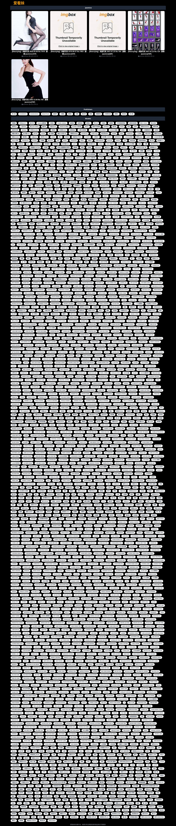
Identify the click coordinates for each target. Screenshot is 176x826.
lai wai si (99, 283)
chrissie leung (116, 269)
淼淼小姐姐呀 (53, 213)
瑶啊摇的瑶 (15, 262)
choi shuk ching (114, 557)
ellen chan (59, 272)
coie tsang (113, 203)
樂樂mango (40, 227)
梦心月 (96, 123)
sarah (118, 140)
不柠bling (119, 255)
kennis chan (133, 279)
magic (72, 463)
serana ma (15, 387)
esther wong (61, 578)
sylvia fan (52, 394)
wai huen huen (121, 220)
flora (157, 151)
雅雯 (118, 227)
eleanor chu (132, 571)
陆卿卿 (104, 227)
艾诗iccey (73, 508)
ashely (86, 185)
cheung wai (155, 550)
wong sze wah (29, 484)
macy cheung (86, 196)
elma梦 (25, 442)
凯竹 (142, 487)
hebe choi (143, 342)
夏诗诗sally (65, 224)
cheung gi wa (156, 546)
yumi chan (64, 408)
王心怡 (93, 175)
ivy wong (148, 345)
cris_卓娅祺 (41, 154)
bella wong (39, 428)
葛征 (13, 144)
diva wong (15, 338)
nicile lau (81, 373)
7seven (33, 519)
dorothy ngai (94, 571)
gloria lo (148, 588)
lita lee (26, 286)
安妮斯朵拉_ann (120, 224)
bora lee (55, 532)
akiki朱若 (82, 519)
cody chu (138, 331)
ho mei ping (93, 595)
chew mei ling (86, 553)
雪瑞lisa (56, 515)
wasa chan (116, 401)
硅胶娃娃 (72, 130)
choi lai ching (52, 557)
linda (76, 196)
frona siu (110, 584)
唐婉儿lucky (81, 491)
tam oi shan (29, 477)
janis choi (79, 349)
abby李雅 (96, 213)
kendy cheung (120, 279)
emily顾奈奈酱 (67, 338)
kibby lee (61, 355)
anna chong (134, 522)
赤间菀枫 (81, 314)
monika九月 (100, 290)
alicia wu (103, 519)
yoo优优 (29, 199)
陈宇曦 (21, 515)
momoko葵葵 (130, 144)
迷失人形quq (113, 179)
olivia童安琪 (145, 373)
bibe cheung (51, 428)
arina (47, 525)
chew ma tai (73, 553)
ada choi (106, 213)
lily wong (74, 460)
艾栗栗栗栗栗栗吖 (112, 175)
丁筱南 (110, 255)
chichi (125, 172)
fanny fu (86, 581)
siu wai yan (142, 248)
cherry (152, 231)
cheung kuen (43, 550)
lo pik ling (45, 286)
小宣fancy (132, 224)
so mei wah (37, 390)
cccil (103, 231)
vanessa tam (78, 397)
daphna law (134, 567)
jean (57, 449)
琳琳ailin (155, 258)
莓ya (142, 508)
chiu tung (39, 557)
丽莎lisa (125, 484)
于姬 (37, 210)
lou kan (146, 460)
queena (34, 248)
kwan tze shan (109, 241)
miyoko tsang (64, 290)
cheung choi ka (64, 328)
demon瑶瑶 (128, 335)
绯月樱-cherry (106, 137)
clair (130, 435)
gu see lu (35, 591)
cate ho (125, 536)
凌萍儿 (135, 487)
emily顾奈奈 (110, 144)
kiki (78, 355)
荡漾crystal (123, 508)
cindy (32, 161)
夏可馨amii (72, 307)
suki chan (77, 296)
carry (148, 137)
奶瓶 (64, 189)
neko (38, 165)
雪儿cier (150, 421)
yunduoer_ (92, 408)
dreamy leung (118, 439)
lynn (90, 151)
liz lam (35, 286)
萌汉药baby (104, 133)
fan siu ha (55, 581)
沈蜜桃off (117, 189)
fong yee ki (148, 234)
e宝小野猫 (45, 581)
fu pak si (120, 584)
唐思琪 (66, 199)
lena (115, 158)
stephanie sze (16, 251)
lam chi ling (154, 453)
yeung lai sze (41, 255)
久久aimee (59, 154)
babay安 (139, 525)
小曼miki (99, 494)
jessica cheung (132, 349)
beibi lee (83, 265)
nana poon (114, 466)
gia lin (89, 588)
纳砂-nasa (15, 508)
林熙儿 (29, 501)
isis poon (87, 237)
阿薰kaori (68, 262)
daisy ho (61, 335)
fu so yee (72, 342)
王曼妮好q (79, 418)
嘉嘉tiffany (62, 307)
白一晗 (24, 262)
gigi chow (90, 272)
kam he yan (57, 196)
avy (52, 147)
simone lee (131, 387)
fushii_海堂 (159, 234)
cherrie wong (96, 546)
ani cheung (93, 425)
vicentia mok (101, 300)
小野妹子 (96, 137)
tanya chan (85, 394)
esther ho (49, 578)
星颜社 (116, 114)
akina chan (126, 262)
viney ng (133, 300)
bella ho (89, 529)
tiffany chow (30, 251)
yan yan (51, 484)
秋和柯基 (55, 144)
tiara (139, 196)
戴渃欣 (75, 414)
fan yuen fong (157, 338)
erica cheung (130, 574)
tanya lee (101, 477)
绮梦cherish (67, 185)
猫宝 (61, 213)
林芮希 (161, 414)
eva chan (105, 578)
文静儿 (135, 199)
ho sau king (40, 276)
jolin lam (26, 279)
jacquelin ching (17, 349)
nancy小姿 (142, 185)
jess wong (78, 449)
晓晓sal (121, 498)
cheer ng (153, 543)
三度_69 (92, 130)
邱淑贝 (118, 512)
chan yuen (129, 543)
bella (80, 529)
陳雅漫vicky (98, 314)
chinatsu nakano (150, 328)
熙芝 (134, 501)
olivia (97, 151)
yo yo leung (68, 255)
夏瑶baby (100, 210)
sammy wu (85, 383)
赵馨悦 (75, 512)
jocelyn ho (40, 352)
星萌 (60, 258)
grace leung (24, 591)
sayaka (126, 383)
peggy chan (60, 376)
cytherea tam (42, 335)
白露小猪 (64, 182)
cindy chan (16, 567)
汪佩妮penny (52, 418)
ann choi (101, 522)
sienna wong (119, 387)
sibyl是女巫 (75, 473)
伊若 (36, 487)
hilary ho (15, 276)
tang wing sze (81, 477)
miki (13, 154)
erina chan (26, 578)
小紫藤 (125, 494)
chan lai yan (156, 539)
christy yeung (80, 564)
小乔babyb (90, 494)
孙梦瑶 (140, 307)
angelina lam (16, 317)
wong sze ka (16, 484)
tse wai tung (65, 397)
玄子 (143, 310)
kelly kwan (97, 453)
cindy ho (102, 203)
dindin (26, 571)
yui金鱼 (37, 158)
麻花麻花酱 (145, 165)
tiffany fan (101, 206)
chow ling (110, 560)
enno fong (79, 338)
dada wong (109, 567)
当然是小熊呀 (58, 414)
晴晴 (152, 498)
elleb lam (48, 272)
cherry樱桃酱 (28, 328)
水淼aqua (53, 126)
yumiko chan (81, 255)
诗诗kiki (20, 144)
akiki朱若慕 (92, 519)
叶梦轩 (14, 491)
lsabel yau (77, 286)
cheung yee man (46, 553)
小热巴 (53, 258)
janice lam (68, 349)
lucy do (154, 362)
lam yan (96, 359)
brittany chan (120, 265)
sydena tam (77, 206)
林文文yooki (136, 158)
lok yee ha (21, 244)
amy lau (150, 519)
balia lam (143, 317)
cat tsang (115, 536)
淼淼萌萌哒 (103, 258)
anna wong (39, 317)
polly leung (88, 470)
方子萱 (68, 154)
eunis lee (125, 234)
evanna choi (59, 442)
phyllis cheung (53, 293)
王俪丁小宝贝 (150, 501)
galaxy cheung (41, 588)
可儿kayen (88, 411)
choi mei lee (89, 557)
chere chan (83, 546)
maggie (142, 172)
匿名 (42, 307)
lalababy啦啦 (16, 206)
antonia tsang (60, 317)
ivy (89, 182)
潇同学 (110, 501)
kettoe (133, 172)
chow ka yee (73, 560)
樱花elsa (86, 258)
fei (127, 581)
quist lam (40, 380)
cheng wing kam (58, 546)
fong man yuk (147, 442)
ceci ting (43, 324)
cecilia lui (45, 269)
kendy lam (39, 355)
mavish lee (15, 369)
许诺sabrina (99, 140)
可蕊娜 (155, 487)
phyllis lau (24, 248)
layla (26, 362)
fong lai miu (51, 342)
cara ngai (15, 536)
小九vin (31, 310)
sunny (39, 182)
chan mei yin (79, 432)
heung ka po (28, 345)
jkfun (35, 133)
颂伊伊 (111, 515)
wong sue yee (16, 303)
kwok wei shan (87, 283)
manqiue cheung (108, 366)
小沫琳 (71, 189)
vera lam (90, 300)
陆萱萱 (111, 123)
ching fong (99, 553)
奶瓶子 (150, 491)
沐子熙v (50, 227)
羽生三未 (34, 508)
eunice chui (73, 578)
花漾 (77, 114)
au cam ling (77, 525)
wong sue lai (151, 480)
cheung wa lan (142, 550)
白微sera (54, 505)
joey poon (15, 279)
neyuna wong (147, 244)
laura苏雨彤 (63, 456)
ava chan (122, 525)
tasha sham (112, 296)
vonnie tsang (90, 401)
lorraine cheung (133, 460)
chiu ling (29, 557)
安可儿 (148, 307)
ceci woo (26, 539)
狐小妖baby (123, 258)
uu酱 (59, 251)
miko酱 (121, 185)
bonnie (154, 529)
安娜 (67, 494)
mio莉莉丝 (43, 466)
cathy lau (15, 432)
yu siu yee (115, 303)
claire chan (63, 567)
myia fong (141, 369)
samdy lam (15, 189)
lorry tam (66, 286)
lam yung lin (119, 359)
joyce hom (47, 279)
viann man (112, 397)
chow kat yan (86, 560)
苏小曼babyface (26, 203)
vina (124, 300)
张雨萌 (116, 147)
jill (28, 144)
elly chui (47, 574)
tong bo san (107, 220)
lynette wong (36, 366)
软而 (89, 314)
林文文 (21, 501)
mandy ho (83, 366)
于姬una (14, 487)
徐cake (37, 498)
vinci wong (39, 401)
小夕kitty (45, 258)
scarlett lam (136, 383)
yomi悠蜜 (146, 220)
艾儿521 (57, 508)
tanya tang (97, 394)
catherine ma (150, 536)
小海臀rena (132, 168)
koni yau (26, 283)
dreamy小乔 (73, 234)
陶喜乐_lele (155, 158)
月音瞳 (25, 151)
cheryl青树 (51, 328)
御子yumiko (144, 210)
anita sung (90, 522)
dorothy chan (61, 234)
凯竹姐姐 (78, 411)
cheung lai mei (92, 328)
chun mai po (118, 564)
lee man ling (145, 283)
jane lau (109, 237)
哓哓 (65, 491)
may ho (129, 463)
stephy (87, 137)
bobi (56, 231)
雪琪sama (139, 137)
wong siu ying (114, 206)
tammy (87, 220)
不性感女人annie (151, 303)
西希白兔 (78, 192)
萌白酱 (71, 192)
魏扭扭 (128, 515)
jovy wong (151, 237)
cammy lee (148, 532)
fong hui (87, 584)
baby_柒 (92, 203)
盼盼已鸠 (31, 262)
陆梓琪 (131, 421)
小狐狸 (141, 224)
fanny (65, 581)
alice (111, 154)
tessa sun (133, 394)
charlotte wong (158, 432)
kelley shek (71, 241)
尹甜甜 (14, 147)
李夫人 (101, 310)
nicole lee (92, 373)
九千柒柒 (14, 411)
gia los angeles (101, 588)
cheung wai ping (31, 553)
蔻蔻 (20, 512)
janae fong (57, 349)
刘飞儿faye (47, 158)
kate (95, 182)
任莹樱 (44, 210)
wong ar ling (53, 404)
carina (46, 536)
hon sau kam (61, 237)
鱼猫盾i (135, 515)
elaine (83, 234)
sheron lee (95, 387)
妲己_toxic (143, 123)
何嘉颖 (55, 151)
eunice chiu (124, 338)
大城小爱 (122, 491)
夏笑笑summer (84, 307)
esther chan (38, 578)
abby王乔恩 (103, 262)
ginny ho (125, 588)
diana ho (49, 234)
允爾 (139, 144)
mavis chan (119, 463)
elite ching (16, 574)
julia (160, 449)
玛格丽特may (100, 418)
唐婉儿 (72, 491)
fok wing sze (25, 342)
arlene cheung (86, 317)
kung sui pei (133, 355)
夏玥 (108, 491)
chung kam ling (132, 564)
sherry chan (30, 296)
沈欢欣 (43, 213)
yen (52, 165)
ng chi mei (139, 466)
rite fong (102, 293)
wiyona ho (40, 404)
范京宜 (114, 508)
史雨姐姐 (97, 411)
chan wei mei (126, 231)
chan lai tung (66, 432)
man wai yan (60, 366)
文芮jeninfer (125, 199)
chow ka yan (54, 331)
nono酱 (126, 373)
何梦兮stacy (44, 487)
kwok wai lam (123, 241)
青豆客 (124, 114)
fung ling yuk (145, 584)
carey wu (37, 536)
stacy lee (96, 473)
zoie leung (28, 210)
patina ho (49, 376)
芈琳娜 (160, 418)
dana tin (27, 272)
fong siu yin (16, 446)
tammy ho (74, 394)
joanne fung (28, 352)
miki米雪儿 (15, 466)
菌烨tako (91, 179)
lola (62, 172)
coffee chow (149, 331)
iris (26, 168)
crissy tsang (29, 439)
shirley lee (94, 248)
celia (101, 144)
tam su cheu (101, 296)
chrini (14, 564)
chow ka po (61, 560)
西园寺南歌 (73, 182)
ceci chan (15, 539)
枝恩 (13, 418)
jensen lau (101, 349)
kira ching (155, 279)
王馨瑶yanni (74, 133)
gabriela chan (17, 237)
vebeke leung (83, 251)
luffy (43, 244)
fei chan (135, 581)
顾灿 (129, 175)
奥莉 (28, 258)
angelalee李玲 (43, 522)
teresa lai (96, 220)
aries (128, 213)
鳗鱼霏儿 (25, 137)
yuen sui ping (80, 484)
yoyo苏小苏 (68, 484)
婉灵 (30, 494)
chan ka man (130, 539)
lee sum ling (158, 456)
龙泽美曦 (94, 262)
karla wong (40, 453)
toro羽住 (51, 251)
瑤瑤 (19, 505)
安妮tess (59, 494)
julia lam (116, 352)
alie (125, 314)
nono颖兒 (159, 466)
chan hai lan (103, 539)
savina (117, 383)
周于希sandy (155, 144)
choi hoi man (41, 331)
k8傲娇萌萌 (39, 241)
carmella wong (58, 536)
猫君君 (40, 175)
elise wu (48, 338)
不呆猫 (60, 168)
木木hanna (130, 414)
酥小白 (125, 512)
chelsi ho (153, 324)
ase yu (66, 525)
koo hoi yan (49, 283)
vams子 (25, 189)
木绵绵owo (62, 130)
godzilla (67, 175)
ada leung (114, 262)
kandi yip (49, 241)
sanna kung (156, 293)
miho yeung (25, 290)
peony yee (79, 376)
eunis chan (48, 442)
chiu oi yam (29, 331)
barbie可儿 (137, 213)
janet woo (89, 276)
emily (57, 338)
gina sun (101, 272)
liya (137, 217)
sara (121, 133)
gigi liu (142, 203)
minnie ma (33, 466)
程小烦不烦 (15, 192)
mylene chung (154, 369)
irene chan (136, 446)
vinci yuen (66, 480)
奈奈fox (104, 307)
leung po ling (127, 217)
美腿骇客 (98, 114)
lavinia (128, 161)
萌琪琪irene (61, 192)
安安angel (160, 411)
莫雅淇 (149, 508)
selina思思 (37, 473)
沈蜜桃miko (124, 310)
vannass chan (78, 300)
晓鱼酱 (112, 414)
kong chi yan (121, 453)
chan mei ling (40, 543)
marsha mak (77, 244)
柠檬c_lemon (56, 501)
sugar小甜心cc (139, 154)
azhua (131, 525)
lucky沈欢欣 (16, 463)
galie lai (53, 588)
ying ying (92, 303)
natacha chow (123, 290)
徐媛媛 (67, 414)
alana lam (116, 314)
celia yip (36, 539)
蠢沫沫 (44, 126)
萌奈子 (122, 175)
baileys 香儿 (26, 529)
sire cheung (155, 387)
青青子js (136, 165)
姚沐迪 (144, 411)
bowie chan (77, 532)
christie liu (37, 564)
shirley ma (105, 248)
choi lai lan (65, 557)
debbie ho (107, 335)
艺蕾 (153, 418)
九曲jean (34, 137)
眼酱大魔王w (15, 133)
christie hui (91, 331)
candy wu (159, 532)
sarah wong (97, 383)
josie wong (97, 352)
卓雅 (148, 487)
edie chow (37, 272)
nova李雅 (159, 244)
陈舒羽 (111, 227)
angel (74, 203)
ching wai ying (148, 553)
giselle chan (124, 272)
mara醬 (157, 217)
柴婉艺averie (106, 189)
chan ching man (60, 539)
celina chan (26, 432)
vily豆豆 (56, 480)
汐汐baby (35, 213)
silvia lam (66, 296)
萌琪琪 (14, 512)
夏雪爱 (136, 411)
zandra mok (16, 210)
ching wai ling (133, 553)
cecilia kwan (54, 324)
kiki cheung (87, 355)
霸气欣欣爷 (66, 515)
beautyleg (45, 114)
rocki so (112, 293)
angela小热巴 (64, 126)
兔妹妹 (62, 411)
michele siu (76, 369)
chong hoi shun (17, 560)
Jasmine (25, 56)
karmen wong (53, 453)
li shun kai (52, 460)
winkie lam (118, 251)
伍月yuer (154, 182)
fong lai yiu (99, 584)
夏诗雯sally (76, 224)
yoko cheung (104, 303)
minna (24, 130)
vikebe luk (27, 401)
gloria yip (159, 588)
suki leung (132, 390)
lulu (13, 366)
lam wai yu (86, 359)
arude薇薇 (83, 203)
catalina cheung (30, 324)
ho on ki (50, 237)
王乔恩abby (77, 227)
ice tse (104, 446)
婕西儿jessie (15, 185)
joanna (20, 158)
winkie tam (152, 401)
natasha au (59, 373)
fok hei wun (39, 584)
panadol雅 (26, 470)
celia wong (104, 324)
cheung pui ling (113, 550)
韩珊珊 (96, 515)
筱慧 (82, 147)
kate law (77, 453)
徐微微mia (110, 165)
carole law (86, 536)
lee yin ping (159, 241)
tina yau (157, 394)
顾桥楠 (104, 515)
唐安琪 (114, 126)
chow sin (121, 560)
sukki (79, 220)
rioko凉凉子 (102, 130)
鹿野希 (98, 192)
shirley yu (116, 248)
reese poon (80, 293)
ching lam (66, 435)
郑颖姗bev (77, 185)
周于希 (32, 123)
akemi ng (134, 227)
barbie (36, 529)
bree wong (110, 532)
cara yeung (155, 428)
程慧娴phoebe (108, 505)
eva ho (126, 578)
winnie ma (98, 480)
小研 (118, 494)
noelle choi (115, 373)
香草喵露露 (57, 175)
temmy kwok (124, 296)
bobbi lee (84, 321)
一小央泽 (138, 133)
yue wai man (127, 303)
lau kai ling (154, 359)
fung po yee (16, 588)
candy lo (131, 428)
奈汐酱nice (65, 144)
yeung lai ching (17, 199)
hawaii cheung (92, 591)
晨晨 (135, 498)
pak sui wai (156, 373)
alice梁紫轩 (149, 262)
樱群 (108, 310)
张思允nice (69, 179)
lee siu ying (147, 241)
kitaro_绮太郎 (76, 126)
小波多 (79, 189)
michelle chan (157, 286)
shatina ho (83, 248)
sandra (150, 470)
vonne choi (78, 401)
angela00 (157, 314)
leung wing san (103, 362)
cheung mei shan (53, 435)
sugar (123, 390)
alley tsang (145, 227)
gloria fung (136, 588)
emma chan (98, 574)
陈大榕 (14, 515)
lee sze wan (158, 283)
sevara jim (35, 387)
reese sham (91, 293)
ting (22, 397)
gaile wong (28, 588)
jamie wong (98, 237)
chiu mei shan (16, 331)
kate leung (159, 352)
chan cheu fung (58, 269)
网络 (91, 114)
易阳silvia (79, 158)
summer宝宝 (42, 179)
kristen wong (95, 241)
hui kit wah (76, 345)
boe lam (62, 428)
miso (50, 154)
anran (114, 425)
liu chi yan (104, 182)
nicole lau (146, 290)
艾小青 (82, 154)
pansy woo (26, 376)
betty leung (73, 321)
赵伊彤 (56, 512)
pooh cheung (67, 293)
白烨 (131, 147)
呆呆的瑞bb (41, 491)
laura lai (123, 283)
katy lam (29, 355)
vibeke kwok (124, 397)
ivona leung (137, 345)
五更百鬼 (82, 144)
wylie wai (41, 484)
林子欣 (32, 151)
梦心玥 (79, 168)
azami (114, 133)
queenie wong (17, 380)
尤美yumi (116, 151)
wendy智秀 (87, 480)
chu (22, 165)
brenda (120, 532)
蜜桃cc (65, 314)
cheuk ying (144, 546)
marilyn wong (137, 366)
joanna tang (150, 449)
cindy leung (39, 567)
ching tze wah (44, 217)
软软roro (32, 172)
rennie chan (139, 380)
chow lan (66, 331)
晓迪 (129, 498)
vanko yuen (90, 397)
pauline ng (37, 470)
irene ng (158, 446)
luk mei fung (40, 463)
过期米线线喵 (132, 123)
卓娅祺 (32, 224)
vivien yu (77, 480)
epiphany (119, 574)
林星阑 (146, 158)
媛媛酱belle (93, 199)
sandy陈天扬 (49, 220)
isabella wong (75, 237)
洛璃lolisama (128, 189)
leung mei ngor (88, 362)
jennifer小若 (67, 449)
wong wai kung (17, 255)
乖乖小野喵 (152, 484)
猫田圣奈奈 (67, 227)
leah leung (102, 456)
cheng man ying (17, 546)
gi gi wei (80, 588)
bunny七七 (131, 321)
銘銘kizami (15, 137)
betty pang (120, 529)
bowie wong (78, 231)
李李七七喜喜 (144, 199)
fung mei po (157, 584)
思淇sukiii (155, 210)
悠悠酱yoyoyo (58, 310)
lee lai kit (113, 456)
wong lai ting (124, 480)
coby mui (87, 567)
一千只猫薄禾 (138, 303)
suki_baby (117, 473)
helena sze (140, 591)
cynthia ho (16, 335)
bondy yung (95, 321)
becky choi (154, 317)
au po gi (98, 525)
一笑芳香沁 (22, 154)
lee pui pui (124, 456)
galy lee (63, 588)
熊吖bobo (70, 418)
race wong (52, 380)
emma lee (109, 574)
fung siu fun (83, 342)
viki (48, 480)
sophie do (153, 248)
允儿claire (60, 210)
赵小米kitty (88, 192)
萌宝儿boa (158, 508)
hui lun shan (88, 345)
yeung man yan (55, 255)
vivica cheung (52, 401)
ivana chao (28, 449)
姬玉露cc (22, 494)
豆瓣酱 (141, 151)
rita (158, 380)
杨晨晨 (14, 123)
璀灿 (160, 310)
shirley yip (107, 387)
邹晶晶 (82, 182)
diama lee (150, 335)
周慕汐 (90, 140)
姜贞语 (151, 411)
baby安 (157, 525)
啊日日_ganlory (42, 224)
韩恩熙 (89, 515)
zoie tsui (144, 408)
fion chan (107, 442)
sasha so (108, 383)
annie (49, 317)
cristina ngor (42, 439)
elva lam (68, 574)
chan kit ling (143, 539)
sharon (59, 387)
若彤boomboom (17, 421)
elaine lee (92, 234)
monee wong (76, 466)
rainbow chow (78, 380)
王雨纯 (52, 123)
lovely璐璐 (156, 460)
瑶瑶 (26, 505)
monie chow (77, 290)
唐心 (111, 411)
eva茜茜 (155, 578)
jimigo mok (120, 449)
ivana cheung (124, 345)
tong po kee (151, 296)
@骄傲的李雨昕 (43, 519)
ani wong (79, 522)
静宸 (74, 515)
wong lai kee (36, 189)
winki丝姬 (129, 251)
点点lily (126, 501)
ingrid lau (125, 446)
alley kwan (16, 265)
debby (40, 234)
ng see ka (35, 206)
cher (26, 435)
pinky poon (122, 376)
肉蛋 (41, 508)
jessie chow (145, 349)
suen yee (101, 390)
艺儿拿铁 (146, 418)
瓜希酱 (45, 147)
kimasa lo (109, 355)
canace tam (120, 428)
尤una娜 (149, 224)
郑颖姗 (105, 172)
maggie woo (113, 286)
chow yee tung (145, 560)
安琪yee (35, 258)
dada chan (97, 567)
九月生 (47, 151)
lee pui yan (135, 456)
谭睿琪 (83, 421)
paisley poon (16, 293)
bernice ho (93, 265)
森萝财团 (80, 123)
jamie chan (45, 349)
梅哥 (73, 501)
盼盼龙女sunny (86, 505)
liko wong (125, 362)
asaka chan (57, 525)
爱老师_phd (44, 137)
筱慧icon (95, 227)
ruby (123, 196)
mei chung (26, 369)
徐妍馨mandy (47, 498)
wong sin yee (66, 404)
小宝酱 (21, 414)
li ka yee (115, 362)
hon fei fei (51, 276)
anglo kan (68, 522)
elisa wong (114, 234)
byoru (147, 213)
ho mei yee (104, 595)
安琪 (74, 494)
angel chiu (134, 314)
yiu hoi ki (23, 408)
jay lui (50, 449)
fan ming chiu (95, 442)
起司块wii (118, 137)
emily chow (86, 574)
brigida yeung (106, 265)
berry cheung (108, 529)
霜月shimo (15, 161)
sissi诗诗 (60, 220)
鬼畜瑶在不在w (77, 137)
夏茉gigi (122, 168)
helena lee (129, 591)
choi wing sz (113, 435)
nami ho (24, 373)
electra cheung (144, 439)
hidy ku (14, 595)
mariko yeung (94, 463)
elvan (76, 574)
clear (55, 217)
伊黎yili (34, 411)
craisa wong (147, 269)
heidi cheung (106, 591)
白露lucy (75, 505)
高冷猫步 (119, 515)
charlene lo (141, 324)
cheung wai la (17, 553)
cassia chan (16, 324)
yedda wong (55, 303)
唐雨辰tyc (75, 199)
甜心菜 (117, 418)
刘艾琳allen (69, 168)
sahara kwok (38, 383)
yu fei (151, 206)
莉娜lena (134, 508)
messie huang (28, 182)
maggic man (101, 286)
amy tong (160, 519)
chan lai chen (53, 432)
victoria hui (148, 397)
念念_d (86, 175)
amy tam (26, 265)
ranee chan (91, 380)
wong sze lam (30, 303)
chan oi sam (79, 543)
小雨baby (48, 414)
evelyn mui (15, 581)
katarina (97, 279)
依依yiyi (85, 487)
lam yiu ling (107, 359)
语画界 (55, 114)
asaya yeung (72, 265)
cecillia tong (67, 324)
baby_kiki (134, 425)
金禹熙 (141, 512)
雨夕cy (48, 515)
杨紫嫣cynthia (35, 147)
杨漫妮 (159, 498)
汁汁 (103, 501)
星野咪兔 (48, 185)
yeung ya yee (131, 404)
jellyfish (47, 196)
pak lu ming (29, 293)
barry (44, 529)
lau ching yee (111, 283)
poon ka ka (141, 376)
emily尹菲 (42, 172)
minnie (114, 182)
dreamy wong (107, 571)
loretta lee (119, 460)
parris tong (38, 376)
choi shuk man (129, 557)
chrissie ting (25, 564)
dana (108, 158)
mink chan (109, 244)
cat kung (105, 536)
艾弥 (65, 508)
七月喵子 (60, 165)
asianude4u (34, 114)
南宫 (128, 126)
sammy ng (75, 383)
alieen (112, 519)
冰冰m (118, 487)
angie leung (56, 522)
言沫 (58, 140)
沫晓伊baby (134, 310)
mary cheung (150, 366)
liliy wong (63, 460)
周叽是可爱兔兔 (112, 168)
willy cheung (128, 401)
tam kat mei (89, 296)
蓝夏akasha (23, 147)
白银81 (123, 130)
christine (128, 192)
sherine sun (84, 387)
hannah (38, 446)
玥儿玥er (133, 151)
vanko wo (66, 300)
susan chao (16, 394)
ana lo (14, 522)
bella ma (15, 321)
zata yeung (112, 408)
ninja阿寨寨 (45, 206)
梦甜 (79, 501)
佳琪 (77, 487)
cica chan (115, 331)
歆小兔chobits (40, 418)
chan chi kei (115, 324)
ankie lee (28, 317)
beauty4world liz (56, 529)
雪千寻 (107, 314)
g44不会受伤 (26, 196)
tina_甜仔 (124, 182)
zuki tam (153, 408)
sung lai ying (145, 390)
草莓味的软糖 (80, 179)
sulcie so (139, 473)
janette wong (101, 276)
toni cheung (16, 300)
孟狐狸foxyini (107, 224)
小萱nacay (38, 414)
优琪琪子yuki (25, 307)
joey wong (63, 352)
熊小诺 (152, 140)
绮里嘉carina (23, 314)
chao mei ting (141, 543)
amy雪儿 (70, 425)
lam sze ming (39, 456)
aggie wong (71, 519)
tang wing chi (67, 477)
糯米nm (32, 192)
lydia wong (23, 366)
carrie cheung (92, 231)
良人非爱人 (35, 314)
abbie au (61, 425)
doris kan (81, 571)
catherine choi (137, 536)
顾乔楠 (149, 151)
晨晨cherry (143, 498)
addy (61, 519)
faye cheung (108, 581)
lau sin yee (52, 456)
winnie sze (15, 404)
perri (55, 206)
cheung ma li (106, 328)
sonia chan (49, 390)
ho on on (126, 595)
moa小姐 (66, 466)
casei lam (15, 269)
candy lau (141, 321)
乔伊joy (143, 484)
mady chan (89, 286)
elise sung (15, 442)
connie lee (140, 192)
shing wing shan (51, 473)
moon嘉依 (103, 466)
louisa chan (33, 244)
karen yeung (74, 279)
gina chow (28, 446)
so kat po (86, 473)
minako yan (51, 290)
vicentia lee (39, 480)
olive (135, 373)
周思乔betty (57, 199)
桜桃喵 (72, 123)
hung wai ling (94, 446)
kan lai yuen (28, 453)
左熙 (138, 494)
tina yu (14, 397)
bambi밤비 (137, 175)
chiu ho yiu (78, 435)
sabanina (133, 293)
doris (61, 571)
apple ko (124, 425)
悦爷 (82, 498)
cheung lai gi (71, 550)
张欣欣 (78, 172)
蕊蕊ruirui (60, 421)
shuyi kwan (56, 296)
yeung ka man (91, 404)
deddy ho (117, 335)
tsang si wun (29, 300)
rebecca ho (103, 380)
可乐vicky (98, 147)
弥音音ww (69, 158)
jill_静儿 (110, 449)
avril (65, 140)
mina (26, 206)
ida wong (114, 446)
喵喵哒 (101, 491)
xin (125, 140)
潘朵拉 (118, 501)
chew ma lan (60, 553)
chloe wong (100, 435)
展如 (131, 494)
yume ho (54, 408)
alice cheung (63, 203)
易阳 (106, 498)
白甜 (157, 189)
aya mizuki (132, 317)
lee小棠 (116, 217)
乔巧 (161, 408)
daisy (52, 335)
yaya (59, 484)
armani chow (27, 231)
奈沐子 (94, 165)
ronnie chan (127, 470)
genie (71, 588)
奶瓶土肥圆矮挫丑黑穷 (63, 147)
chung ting (157, 564)
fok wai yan (76, 584)
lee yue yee (15, 460)
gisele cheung (118, 342)
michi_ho (151, 463)
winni (152, 300)
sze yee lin (63, 394)
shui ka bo (64, 473)
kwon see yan (145, 355)
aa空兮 (54, 519)
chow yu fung (159, 560)
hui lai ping (63, 276)
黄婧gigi (43, 425)
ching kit (110, 553)
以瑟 (22, 487)
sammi (32, 179)
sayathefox (125, 158)
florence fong (120, 442)
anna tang (146, 522)
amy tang (107, 192)
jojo (71, 352)
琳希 (13, 505)
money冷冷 (131, 185)
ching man (120, 553)
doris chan (70, 571)
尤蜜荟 (62, 114)
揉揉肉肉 (89, 498)
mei (122, 286)
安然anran (157, 307)
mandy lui (65, 244)
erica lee (142, 574)
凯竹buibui (153, 255)
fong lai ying (133, 442)
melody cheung (51, 369)
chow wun (132, 560)
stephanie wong (89, 390)
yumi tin (75, 408)
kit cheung (109, 453)
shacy (131, 196)
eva (112, 161)
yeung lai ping (105, 404)
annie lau (15, 231)
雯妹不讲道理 (96, 126)
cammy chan (108, 428)
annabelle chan (38, 265)
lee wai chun (60, 362)
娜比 (33, 175)
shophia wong (129, 248)
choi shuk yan (143, 557)
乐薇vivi (134, 484)
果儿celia (45, 501)
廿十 (24, 185)
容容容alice (21, 310)
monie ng (88, 290)
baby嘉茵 (148, 525)
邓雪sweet (115, 421)
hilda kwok (49, 446)
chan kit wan (39, 432)
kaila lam (126, 352)
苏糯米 (99, 508)
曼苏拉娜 (120, 414)
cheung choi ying (38, 435)
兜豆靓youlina (71, 165)
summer (148, 473)
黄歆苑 (123, 179)
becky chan (70, 529)
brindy (146, 175)
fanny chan (75, 581)
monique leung (90, 466)
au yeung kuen (110, 525)
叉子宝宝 (52, 179)
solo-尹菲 (15, 140)
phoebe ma (114, 196)
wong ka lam (110, 480)
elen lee (38, 338)
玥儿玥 (110, 418)
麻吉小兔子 (34, 425)
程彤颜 (86, 227)
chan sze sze (117, 432)
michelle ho (140, 463)
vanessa (130, 133)
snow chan (16, 390)
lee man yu (48, 362)
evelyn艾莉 (53, 172)
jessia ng (145, 276)
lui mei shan (27, 463)
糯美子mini (157, 133)
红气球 (162, 505)
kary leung (86, 279)
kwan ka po (61, 283)
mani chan (94, 366)
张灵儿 (14, 498)
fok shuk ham (64, 584)
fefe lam (119, 581)
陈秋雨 (44, 203)
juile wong (16, 241)
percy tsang (91, 376)
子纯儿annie (95, 224)
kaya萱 (120, 144)
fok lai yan (51, 584)
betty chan (50, 321)
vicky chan (136, 397)
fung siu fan (78, 272)
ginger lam (112, 272)
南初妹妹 (14, 258)
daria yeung (84, 335)
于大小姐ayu (48, 189)
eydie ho (26, 581)
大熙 (108, 210)
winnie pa (139, 251)
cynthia (81, 439)
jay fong (113, 276)
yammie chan (42, 303)
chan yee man (143, 432)
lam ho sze (35, 359)
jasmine (118, 237)
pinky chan (68, 470)
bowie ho (88, 532)
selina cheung (150, 383)
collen (127, 269)
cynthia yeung (29, 335)
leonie (67, 196)
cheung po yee (73, 269)
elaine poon (27, 338)
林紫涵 (36, 501)
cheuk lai (133, 546)
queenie (137, 161)
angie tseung (81, 425)
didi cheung (16, 571)
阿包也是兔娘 (91, 154)
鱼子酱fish (26, 133)
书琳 (160, 484)
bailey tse (15, 529)
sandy (159, 470)
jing (129, 449)
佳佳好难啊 (135, 255)
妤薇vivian (125, 210)
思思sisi (74, 498)
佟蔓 (61, 487)
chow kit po (98, 560)
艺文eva (49, 508)
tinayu (118, 477)
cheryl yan (40, 328)
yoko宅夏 (107, 151)
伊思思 (29, 487)
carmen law (144, 265)
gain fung (94, 342)
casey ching (153, 321)
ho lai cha (67, 595)
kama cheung (137, 352)
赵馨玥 (83, 512)
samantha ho (63, 383)
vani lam (15, 480)
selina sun (26, 473)
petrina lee (103, 376)
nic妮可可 (149, 466)
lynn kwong (146, 217)
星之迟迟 (153, 123)
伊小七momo (25, 411)
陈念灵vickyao (31, 515)
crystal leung (56, 439)
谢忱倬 (49, 512)
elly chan (36, 574)
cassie (96, 536)
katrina (86, 453)
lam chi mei (143, 179)
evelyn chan (136, 234)
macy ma (51, 463)
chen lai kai (16, 328)
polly (78, 470)
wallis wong (103, 401)
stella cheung (74, 390)
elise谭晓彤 (154, 571)
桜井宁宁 (123, 147)
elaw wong (65, 217)
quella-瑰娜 (30, 380)
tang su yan (54, 477)
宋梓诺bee (103, 199)
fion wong (158, 581)
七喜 (108, 484)
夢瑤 (115, 491)
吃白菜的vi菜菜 (23, 491)
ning (105, 196)
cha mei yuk (47, 539)
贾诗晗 (91, 421)
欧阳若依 (96, 501)
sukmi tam (128, 473)
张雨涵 (29, 498)
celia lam (92, 324)
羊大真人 (40, 192)
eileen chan (131, 439)
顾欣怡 (125, 227)
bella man (25, 321)
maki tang (48, 366)
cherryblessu (109, 546)
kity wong (15, 283)
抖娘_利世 (148, 133)
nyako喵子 (127, 154)
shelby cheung (17, 296)
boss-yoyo (65, 532)
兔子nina (101, 487)
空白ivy (119, 505)
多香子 (86, 224)
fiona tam (132, 203)
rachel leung (64, 380)
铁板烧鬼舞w (142, 140)
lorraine (56, 286)
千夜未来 (70, 210)
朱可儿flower (156, 161)
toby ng (41, 251)
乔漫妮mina (39, 199)
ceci (154, 213)
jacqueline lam (32, 349)
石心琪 (14, 314)
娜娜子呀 (132, 307)
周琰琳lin (91, 210)
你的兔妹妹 (54, 411)
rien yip (150, 380)
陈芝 (41, 515)
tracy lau (143, 477)
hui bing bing (52, 345)
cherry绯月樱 (158, 137)
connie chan (16, 439)
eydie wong (72, 442)
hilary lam (104, 185)
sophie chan (61, 390)
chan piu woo (128, 324)
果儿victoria (34, 126)
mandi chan (72, 366)
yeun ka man (78, 404)
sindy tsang (143, 387)
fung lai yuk (131, 584)
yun (83, 408)
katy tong (59, 241)
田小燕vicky (44, 505)
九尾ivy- (14, 307)
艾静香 (89, 147)
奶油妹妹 (115, 210)
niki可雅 (97, 196)
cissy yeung (51, 567)
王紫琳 (139, 258)
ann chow (104, 425)
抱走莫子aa (92, 144)
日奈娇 (125, 151)
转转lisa (99, 512)
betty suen (131, 529)
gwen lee (45, 591)
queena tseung (154, 376)
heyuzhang (151, 591)
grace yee (158, 272)
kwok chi (132, 453)
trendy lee (42, 397)
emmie (123, 203)
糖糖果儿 (138, 505)
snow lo (27, 390)
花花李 (82, 508)
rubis (73, 248)
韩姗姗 (81, 515)
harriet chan (131, 342)
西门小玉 (72, 314)
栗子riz (20, 418)
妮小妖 (14, 494)
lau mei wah (16, 362)
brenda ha (96, 428)
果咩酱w (154, 199)
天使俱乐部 (108, 114)
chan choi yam (17, 217)
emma (159, 192)
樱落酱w (96, 161)
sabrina (40, 161)
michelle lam (88, 369)
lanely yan (155, 179)
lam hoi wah (47, 359)
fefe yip (14, 342)
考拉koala (50, 192)
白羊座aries (65, 505)
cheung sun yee (134, 328)
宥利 (13, 310)
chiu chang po (17, 557)
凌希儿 (144, 255)
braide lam (98, 532)
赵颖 (48, 262)
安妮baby (50, 494)
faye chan (96, 581)
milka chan (26, 220)
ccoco (161, 536)
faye (68, 272)
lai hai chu (158, 355)
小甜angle (109, 494)
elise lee (144, 571)
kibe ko (70, 355)
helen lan (117, 591)
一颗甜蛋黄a (50, 161)
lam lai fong (60, 359)
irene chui (147, 446)
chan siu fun (104, 432)
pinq (131, 376)
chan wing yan (116, 543)
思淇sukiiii (113, 199)
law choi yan (89, 456)
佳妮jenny (69, 487)
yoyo (122, 126)
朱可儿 (87, 126)
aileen (30, 165)
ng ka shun (70, 373)
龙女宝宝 (24, 519)
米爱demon (129, 505)
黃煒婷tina (144, 515)
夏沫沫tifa (25, 175)
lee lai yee (133, 283)
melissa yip (38, 369)
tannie (92, 477)
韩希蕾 (159, 421)
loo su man (108, 460)
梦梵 (32, 227)
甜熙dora (34, 505)
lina (113, 185)
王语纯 (159, 501)
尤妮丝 (103, 123)
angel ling (146, 314)
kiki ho (86, 217)
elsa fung (57, 574)
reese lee (65, 248)
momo (121, 369)
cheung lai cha (57, 550)
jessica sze (89, 449)
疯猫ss (88, 123)
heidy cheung (155, 342)
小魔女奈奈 (47, 310)
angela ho (31, 522)
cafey (140, 532)
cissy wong (127, 331)
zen (103, 255)
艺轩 (75, 154)
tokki (126, 477)
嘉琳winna (119, 411)
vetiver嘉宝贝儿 (135, 182)
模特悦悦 (29, 418)
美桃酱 (97, 172)
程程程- (24, 192)
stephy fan (106, 473)
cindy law (27, 567)
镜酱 (13, 158)
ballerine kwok (146, 425)
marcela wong (123, 366)
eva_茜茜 (146, 578)
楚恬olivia (76, 258)
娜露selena (15, 151)
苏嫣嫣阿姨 (45, 314)
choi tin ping (156, 557)
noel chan (104, 373)
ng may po (135, 290)
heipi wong (16, 345)
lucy (74, 144)
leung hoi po (27, 460)
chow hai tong (48, 560)
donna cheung (49, 571)
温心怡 (14, 172)
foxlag (62, 342)
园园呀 (129, 411)
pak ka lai (15, 470)
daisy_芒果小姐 (121, 567)
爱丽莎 (58, 227)
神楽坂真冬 (45, 130)
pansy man (40, 293)
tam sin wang (41, 477)
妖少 (149, 154)
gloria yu (135, 272)
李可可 (14, 227)
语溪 (76, 421)
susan (45, 165)
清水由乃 (155, 168)
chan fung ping (89, 539)
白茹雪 (105, 161)
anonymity (118, 192)
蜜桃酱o (40, 262)
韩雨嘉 (14, 425)
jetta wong (16, 352)
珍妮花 (146, 258)
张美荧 (21, 498)
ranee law (54, 248)
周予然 (50, 491)
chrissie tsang (78, 331)
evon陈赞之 (132, 179)
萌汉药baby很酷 (30, 421)
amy (142, 519)
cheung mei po (84, 550)
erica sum (152, 574)
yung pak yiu (93, 255)
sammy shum (140, 470)
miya (32, 168)
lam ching (15, 456)
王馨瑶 (150, 189)
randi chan (37, 220)
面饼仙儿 (14, 126)
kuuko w (84, 133)
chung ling (146, 564)
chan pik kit (91, 543)
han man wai (78, 591)
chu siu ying (104, 331)
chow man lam (101, 269)
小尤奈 (101, 158)
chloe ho (89, 435)
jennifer (74, 140)
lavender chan (76, 456)
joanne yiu (128, 237)
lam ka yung (27, 456)
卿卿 (22, 258)
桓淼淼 (66, 501)
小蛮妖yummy (58, 158)
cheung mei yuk (119, 328)
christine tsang (51, 564)
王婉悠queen (141, 189)
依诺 (92, 487)
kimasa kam (153, 203)
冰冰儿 (70, 411)
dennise (150, 192)
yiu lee (33, 408)
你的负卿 (132, 140)
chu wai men (16, 234)
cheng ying (72, 546)
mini (24, 466)
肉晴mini (137, 418)
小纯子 (29, 414)
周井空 (57, 189)
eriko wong (100, 338)
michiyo (15, 290)
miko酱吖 (15, 220)
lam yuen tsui (97, 217)
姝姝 (125, 307)
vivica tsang (65, 401)
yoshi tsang (140, 206)
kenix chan (50, 355)
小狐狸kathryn (144, 168)
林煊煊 (153, 414)
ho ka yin (57, 595)
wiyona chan (134, 220)
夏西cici (107, 147)
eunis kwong (93, 578)
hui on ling (101, 345)
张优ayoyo (155, 494)
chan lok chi (26, 543)
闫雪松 (124, 421)
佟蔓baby (44, 411)
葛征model (55, 314)
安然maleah (34, 130)
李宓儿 (57, 185)
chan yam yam (130, 432)
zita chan (123, 408)
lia (13, 244)
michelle (15, 179)
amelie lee (133, 519)
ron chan (122, 293)
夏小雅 (83, 199)
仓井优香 (47, 182)
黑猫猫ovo (153, 147)
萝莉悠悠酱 (42, 421)
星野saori (159, 224)
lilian (135, 362)
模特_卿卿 (87, 501)
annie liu (157, 522)
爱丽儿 (141, 501)
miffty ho (100, 369)
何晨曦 (51, 210)
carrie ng (155, 265)
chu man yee (93, 564)
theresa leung (145, 394)
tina (138, 130)
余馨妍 (54, 487)
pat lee (14, 248)
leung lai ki (40, 460)
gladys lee (29, 237)
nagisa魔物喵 (42, 123)
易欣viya (98, 498)
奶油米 (142, 491)
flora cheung (26, 584)
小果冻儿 (70, 172)
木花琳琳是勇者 (121, 123)
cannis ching (142, 428)
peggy (59, 470)
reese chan (114, 380)
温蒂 (61, 418)
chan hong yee (117, 539)
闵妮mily (150, 512)
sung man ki (157, 390)
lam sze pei (135, 241)
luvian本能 (80, 151)
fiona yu (15, 584)
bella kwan (47, 231)
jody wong (51, 352)
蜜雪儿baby (29, 512)
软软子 (68, 213)
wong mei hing (138, 480)
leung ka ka (16, 286)
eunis (83, 578)
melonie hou (144, 286)
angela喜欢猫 (91, 158)
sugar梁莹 (69, 220)
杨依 (146, 414)
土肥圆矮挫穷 (147, 130)
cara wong (132, 265)
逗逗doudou (57, 262)
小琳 (39, 310)
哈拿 (105, 411)
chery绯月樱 (122, 546)
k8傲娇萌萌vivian (60, 279)
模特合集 (155, 126)
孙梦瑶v (68, 161)
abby (135, 126)
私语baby (98, 505)
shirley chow (43, 296)
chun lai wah (105, 564)
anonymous (115, 172)
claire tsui (140, 435)
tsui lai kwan (42, 300)
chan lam (15, 543)
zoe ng (100, 484)
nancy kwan (47, 373)
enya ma (89, 338)
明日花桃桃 (88, 189)
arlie (62, 265)
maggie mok (62, 463)
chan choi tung (75, 539)
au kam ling (110, 317)
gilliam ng (114, 588)
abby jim (52, 203)
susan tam (27, 394)
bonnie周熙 (44, 532)
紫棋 (155, 505)
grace (14, 591)
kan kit (148, 352)
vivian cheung (97, 251)
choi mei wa (101, 557)
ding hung (36, 571)
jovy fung (36, 279)
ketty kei (144, 279)
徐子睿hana (58, 498)
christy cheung (65, 564)
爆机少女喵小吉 (62, 133)
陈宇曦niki (140, 421)
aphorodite (37, 525)
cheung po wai (98, 550)
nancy (24, 179)
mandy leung (53, 244)
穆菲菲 (48, 175)
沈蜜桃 (95, 258)
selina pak (15, 473)
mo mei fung (55, 466)
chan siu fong (113, 231)
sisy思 (94, 168)
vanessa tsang (70, 251)
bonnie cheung (17, 532)
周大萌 (61, 179)
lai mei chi (15, 359)
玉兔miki (31, 154)
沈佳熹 (115, 310)
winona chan (28, 404)
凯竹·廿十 (35, 307)
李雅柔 (62, 151)
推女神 (84, 114)
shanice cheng (47, 387)
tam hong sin (16, 477)
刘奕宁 (102, 168)
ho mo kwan (70, 446)
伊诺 (127, 255)
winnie (106, 126)
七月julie (116, 484)
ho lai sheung (80, 595)
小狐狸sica (87, 161)
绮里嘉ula (160, 140)
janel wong (40, 449)
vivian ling (149, 196)
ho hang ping (27, 276)
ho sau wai (76, 217)
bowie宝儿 (85, 428)
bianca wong (143, 529)
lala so (25, 359)
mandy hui (82, 463)
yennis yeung (128, 206)
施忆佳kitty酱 (93, 414)
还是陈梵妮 (109, 512)
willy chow (141, 401)
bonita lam (107, 321)
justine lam (16, 453)
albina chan (138, 262)
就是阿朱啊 (15, 130)
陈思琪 (36, 203)
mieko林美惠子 (89, 244)
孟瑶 (42, 494)
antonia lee (52, 265)
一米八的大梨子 (50, 168)
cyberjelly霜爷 (69, 439)
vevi (145, 182)
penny (151, 185)
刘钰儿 (82, 140)
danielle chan (93, 439)
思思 (67, 498)
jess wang (120, 349)
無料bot (70, 151)
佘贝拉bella (37, 144)
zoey (156, 172)
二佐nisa (23, 126)
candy (95, 185)
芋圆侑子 (127, 165)
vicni (43, 133)
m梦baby (14, 373)
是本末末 (104, 414)
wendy (108, 251)
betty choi (61, 321)
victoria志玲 (16, 401)
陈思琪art (78, 262)
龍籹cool (87, 213)
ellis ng (26, 574)
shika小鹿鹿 (113, 130)
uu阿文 (153, 477)
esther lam (112, 338)
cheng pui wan (32, 546)
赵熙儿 (106, 421)
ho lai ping (40, 345)
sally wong (51, 383)
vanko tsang (26, 480)
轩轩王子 (90, 512)
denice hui (145, 567)
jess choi (135, 276)
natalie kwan (127, 466)
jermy (111, 349)
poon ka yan (100, 470)
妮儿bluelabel (115, 307)
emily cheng (35, 442)
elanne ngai (120, 571)
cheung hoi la (30, 550)
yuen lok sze (43, 408)
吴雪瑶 (146, 161)
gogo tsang (147, 272)
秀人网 (14, 114)
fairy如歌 (155, 165)
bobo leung (66, 231)
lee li (108, 217)
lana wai (131, 359)
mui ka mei (130, 369)
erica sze (15, 578)
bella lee (28, 428)
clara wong (152, 435)
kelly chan (107, 279)
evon (133, 338)
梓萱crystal (88, 172)
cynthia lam (16, 272)
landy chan (142, 359)
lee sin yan (146, 456)
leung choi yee (73, 362)
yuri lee (102, 408)
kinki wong (83, 241)
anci (22, 522)
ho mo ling (115, 595)
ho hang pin (36, 595)
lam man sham (73, 359)
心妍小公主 (94, 133)
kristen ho (121, 355)
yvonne (159, 206)
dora (53, 137)
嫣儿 (36, 494)
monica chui (133, 244)
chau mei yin (16, 435)
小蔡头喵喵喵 (82, 130)
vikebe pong (114, 300)
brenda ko (130, 532)
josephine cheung (83, 352)
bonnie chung (31, 532)
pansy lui (15, 376)
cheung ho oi (16, 550)
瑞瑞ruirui (151, 310)
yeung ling (81, 303)
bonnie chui (119, 321)
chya (123, 435)
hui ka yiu (64, 345)
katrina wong (17, 355)
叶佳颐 (56, 182)
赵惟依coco (65, 512)
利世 (48, 199)
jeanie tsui (90, 349)
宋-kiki (34, 140)
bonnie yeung (73, 428)
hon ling (81, 446)
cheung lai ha (30, 217)
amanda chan (117, 213)
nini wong (157, 290)
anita (118, 154)
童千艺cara (126, 418)
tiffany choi (89, 206)
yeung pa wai (118, 404)
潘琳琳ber (113, 258)
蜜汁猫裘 (51, 133)
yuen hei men (157, 220)
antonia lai (25, 525)
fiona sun (15, 196)
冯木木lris (25, 140)
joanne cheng (157, 276)
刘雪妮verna (22, 224)
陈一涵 (158, 512)
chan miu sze (92, 432)
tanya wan (108, 394)
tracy (134, 477)
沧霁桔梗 (14, 203)
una (149, 172)
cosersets (22, 114)
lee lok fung (36, 362)
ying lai (155, 404)
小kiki (81, 494)
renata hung (126, 380)
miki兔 (100, 244)
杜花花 (67, 258)
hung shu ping (76, 276)
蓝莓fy (51, 421)
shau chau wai (71, 387)
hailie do (40, 237)
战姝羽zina (39, 185)
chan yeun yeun (140, 231)
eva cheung (116, 578)
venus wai (101, 397)
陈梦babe (77, 213)
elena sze (156, 439)
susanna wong (40, 394)
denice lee (139, 335)
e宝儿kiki (36, 581)
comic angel (61, 123)
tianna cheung (138, 296)
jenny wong (124, 276)
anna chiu (122, 522)
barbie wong (16, 428)
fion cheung (145, 581)
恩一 (31, 185)
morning (111, 290)
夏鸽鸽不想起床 (84, 165)
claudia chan (29, 234)
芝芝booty (22, 123)
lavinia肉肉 (129, 137)
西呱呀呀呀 (22, 172)
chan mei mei (53, 543)
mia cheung (64, 369)
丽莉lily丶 (15, 175)
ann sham (111, 522)
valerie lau (55, 300)
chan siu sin (103, 543)
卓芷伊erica (80, 210)
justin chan (28, 241)
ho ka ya (47, 595)
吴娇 (33, 491)
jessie (86, 168)
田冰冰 (40, 151)
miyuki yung (121, 244)
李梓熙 (119, 165)
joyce (107, 352)
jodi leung (140, 237)
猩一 (132, 258)
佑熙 (13, 224)
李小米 (139, 414)
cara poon (26, 536)
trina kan (53, 397)
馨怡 (86, 262)
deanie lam (105, 439)
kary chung (66, 453)
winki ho (142, 300)
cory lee (136, 269)
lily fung (144, 362)
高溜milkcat (23, 425)
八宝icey (110, 487)
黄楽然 (53, 130)
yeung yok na (144, 404)
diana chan (157, 567)
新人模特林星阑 (71, 310)
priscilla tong (114, 470)
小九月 (156, 154)
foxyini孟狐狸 (16, 168)
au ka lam (88, 525)
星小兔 (113, 498)
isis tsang (112, 345)
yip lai (14, 408)
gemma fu (105, 342)
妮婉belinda (160, 491)
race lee (44, 248)
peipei (70, 376)
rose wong (26, 383)
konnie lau (37, 283)
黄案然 (154, 515)
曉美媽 (75, 147)
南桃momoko (145, 126)
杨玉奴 (14, 501)
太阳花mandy (133, 491)
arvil (38, 231)
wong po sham (152, 251)
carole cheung (73, 536)
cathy (36, 269)
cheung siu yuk (128, 550)
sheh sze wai (65, 206)
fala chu (83, 442)
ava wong (121, 317)
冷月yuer (127, 487)
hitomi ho (24, 595)
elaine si (103, 234)
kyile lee (143, 453)
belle (97, 529)
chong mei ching (33, 560)
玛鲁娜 (42, 140)
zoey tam (134, 408)
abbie (52, 425)
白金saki (14, 165)
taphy (110, 477)
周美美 (58, 491)
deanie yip (96, 335)
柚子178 (14, 213)
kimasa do (99, 355)
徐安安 (67, 137)
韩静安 (24, 161)
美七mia (50, 140)
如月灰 (101, 165)
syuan (29, 158)
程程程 (101, 175)
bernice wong (38, 321)
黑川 (60, 137)
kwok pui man (73, 283)
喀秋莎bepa (92, 491)
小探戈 (134, 210)
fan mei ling (143, 338)
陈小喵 (131, 130)
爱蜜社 (70, 114)
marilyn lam (107, 463)
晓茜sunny (91, 310)
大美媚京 (95, 307)
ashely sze (98, 317)
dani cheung (72, 335)
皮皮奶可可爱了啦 (141, 147)
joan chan (138, 449)
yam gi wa (30, 255)
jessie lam (100, 449)
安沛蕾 (14, 414)
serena (25, 387)
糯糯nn (147, 505)
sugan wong (112, 390)
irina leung (16, 449)
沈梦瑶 (156, 130)
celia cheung (80, 324)
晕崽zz (96, 189)
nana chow (35, 373)
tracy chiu (31, 397)
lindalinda (16, 182)
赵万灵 (98, 421)
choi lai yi (77, 557)
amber (155, 227)
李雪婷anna (23, 227)
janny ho (37, 196)
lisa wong (85, 460)
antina (14, 525)
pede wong (49, 470)
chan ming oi (66, 543)
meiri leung (131, 286)
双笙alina (51, 307)
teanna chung (121, 394)
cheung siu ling (87, 269)
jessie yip (156, 349)
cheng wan (45, 546)
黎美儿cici (15, 519)
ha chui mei (56, 591)
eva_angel (136, 578)
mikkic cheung (38, 290)
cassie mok (26, 269)
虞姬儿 (70, 421)
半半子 (60, 161)
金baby (133, 512)
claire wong (75, 567)
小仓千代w (77, 175)
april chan (73, 317)
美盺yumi (25, 508)
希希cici (145, 494)
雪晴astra (102, 154)
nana (40, 168)
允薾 (146, 144)
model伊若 (111, 369)
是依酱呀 (47, 144)
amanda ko (122, 519)
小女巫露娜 (77, 161)
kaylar (109, 140)
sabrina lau (144, 293)
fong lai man (38, 342)
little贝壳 (96, 460)
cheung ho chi (78, 328)
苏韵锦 (106, 508)
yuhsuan (92, 484)
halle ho (67, 591)
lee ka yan (156, 175)
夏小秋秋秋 (55, 224)
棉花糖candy (24, 213)
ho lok (59, 446)
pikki (112, 376)
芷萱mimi (90, 508)
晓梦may (81, 310)
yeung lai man (68, 303)
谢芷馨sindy (101, 179)
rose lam (15, 383)
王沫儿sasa (89, 418)
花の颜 (131, 114)
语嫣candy (39, 512)
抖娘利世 (83, 414)
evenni (119, 161)
